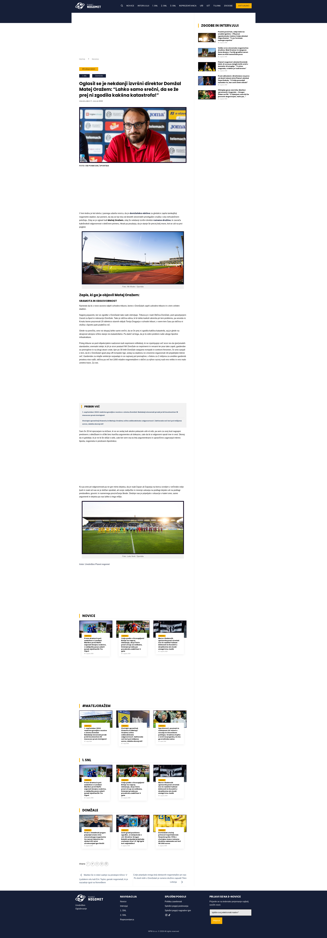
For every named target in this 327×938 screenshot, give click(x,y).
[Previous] (76, 640)
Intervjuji (143, 5)
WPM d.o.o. (153, 931)
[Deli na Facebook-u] (88, 864)
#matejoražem (88, 69)
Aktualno (243, 5)
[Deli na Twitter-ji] (92, 864)
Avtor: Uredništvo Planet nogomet (94, 564)
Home (82, 59)
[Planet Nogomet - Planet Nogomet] (88, 6)
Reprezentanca (187, 5)
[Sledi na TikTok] (169, 915)
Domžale (99, 76)
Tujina (217, 5)
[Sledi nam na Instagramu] (166, 915)
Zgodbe (228, 5)
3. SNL (173, 5)
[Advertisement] (132, 34)
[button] (122, 5)
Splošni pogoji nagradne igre (178, 910)
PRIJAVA (216, 920)
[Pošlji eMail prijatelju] (97, 864)
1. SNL (155, 5)
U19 (201, 5)
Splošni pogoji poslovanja (176, 906)
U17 (208, 5)
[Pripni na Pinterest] (102, 864)
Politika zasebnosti (173, 901)
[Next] (190, 640)
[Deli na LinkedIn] (106, 864)
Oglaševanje (81, 909)
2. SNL (164, 5)
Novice (130, 5)
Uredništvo (80, 905)
